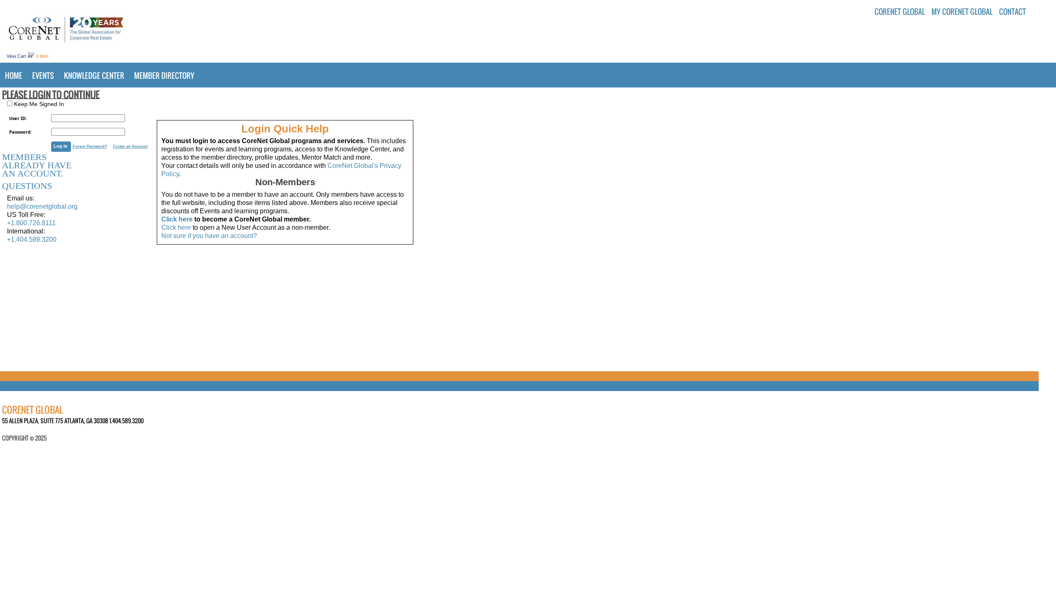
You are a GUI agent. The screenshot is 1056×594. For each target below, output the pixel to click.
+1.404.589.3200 (32, 239)
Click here (177, 219)
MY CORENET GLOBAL (961, 11)
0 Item (42, 56)
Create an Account (130, 146)
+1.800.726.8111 (31, 222)
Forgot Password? (90, 146)
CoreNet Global (899, 11)
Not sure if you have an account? (209, 235)
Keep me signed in (38, 104)
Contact (1012, 11)
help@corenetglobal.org (42, 206)
